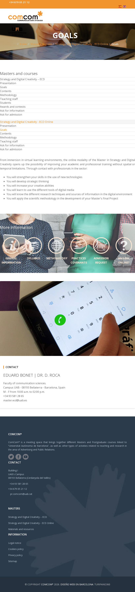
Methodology (8, 95)
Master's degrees (41, 44)
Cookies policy (16, 549)
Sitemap (12, 561)
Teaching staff (9, 99)
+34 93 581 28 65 (19, 483)
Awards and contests (13, 107)
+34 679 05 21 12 (19, 2)
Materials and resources (21, 529)
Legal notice (14, 542)
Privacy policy (15, 555)
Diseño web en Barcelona (76, 584)
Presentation (8, 83)
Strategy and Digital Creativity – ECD (22, 79)
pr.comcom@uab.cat (21, 493)
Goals (3, 87)
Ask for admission (11, 114)
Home (23, 44)
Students (5, 103)
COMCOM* (47, 584)
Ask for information (12, 110)
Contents (5, 91)
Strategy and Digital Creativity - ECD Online (81, 44)
